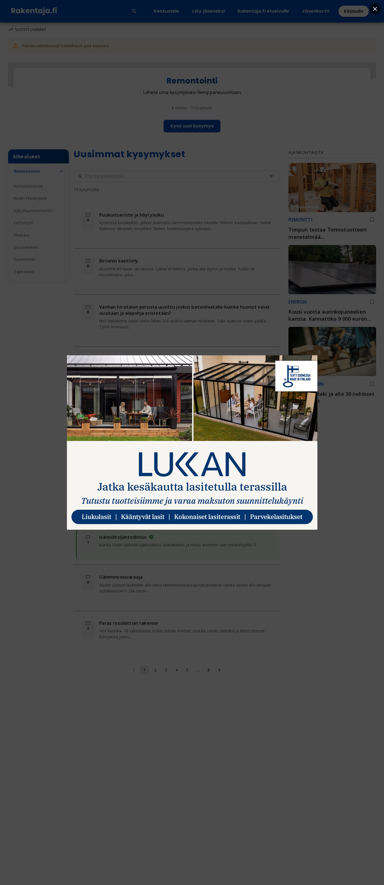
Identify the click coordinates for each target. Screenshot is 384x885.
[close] (375, 9)
